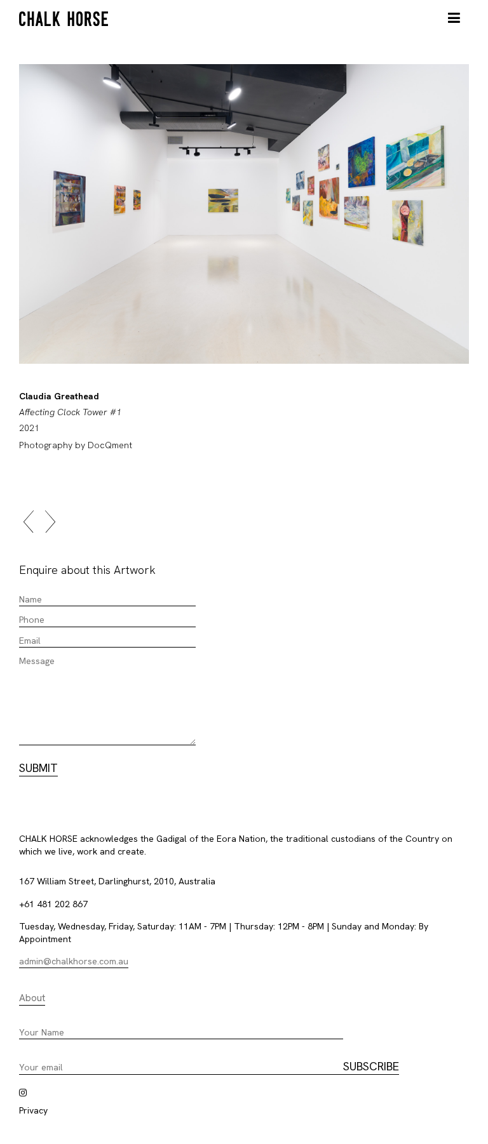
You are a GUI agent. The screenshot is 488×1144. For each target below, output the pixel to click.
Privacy (33, 1110)
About (32, 998)
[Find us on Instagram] (23, 1092)
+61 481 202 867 (53, 904)
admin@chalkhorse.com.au (73, 961)
